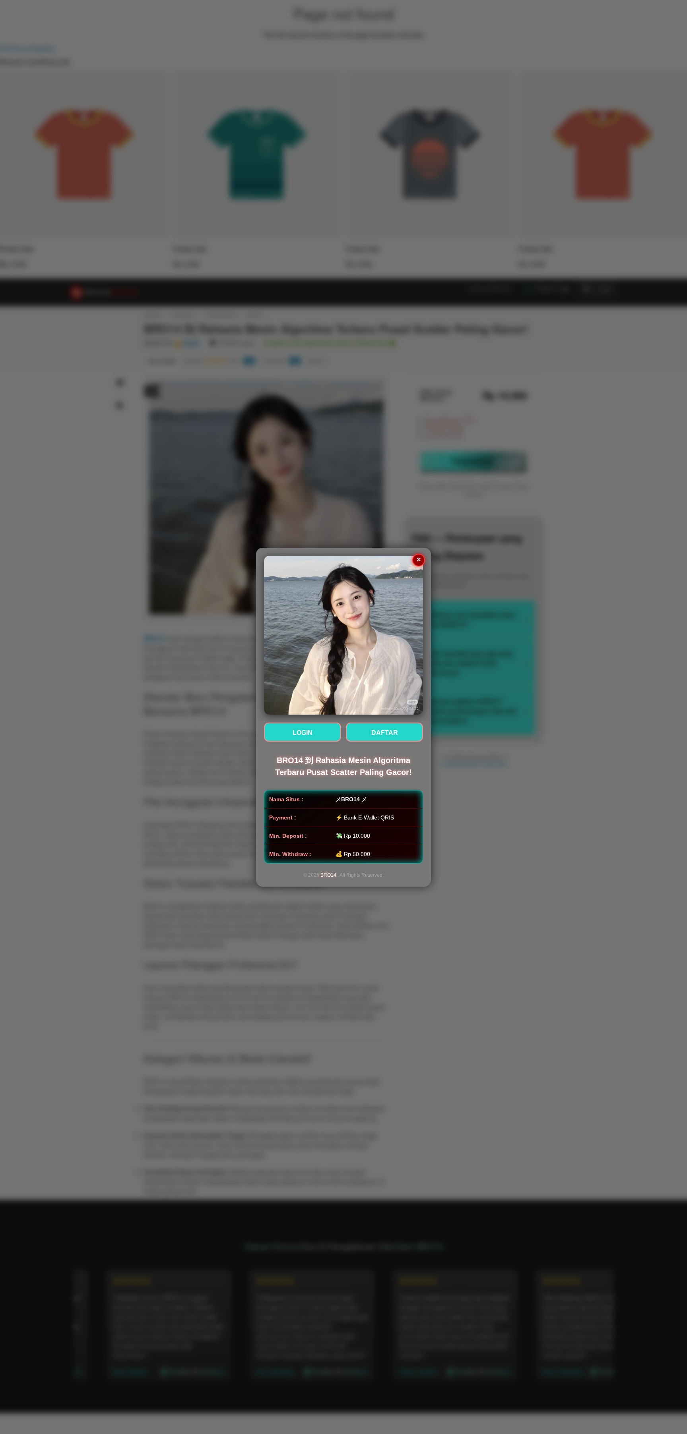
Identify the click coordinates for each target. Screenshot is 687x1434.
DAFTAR (384, 732)
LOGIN (302, 732)
